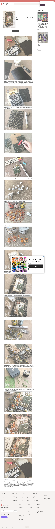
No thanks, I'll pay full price (35, 268)
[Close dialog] (43, 256)
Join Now (35, 266)
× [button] (53, 1)
